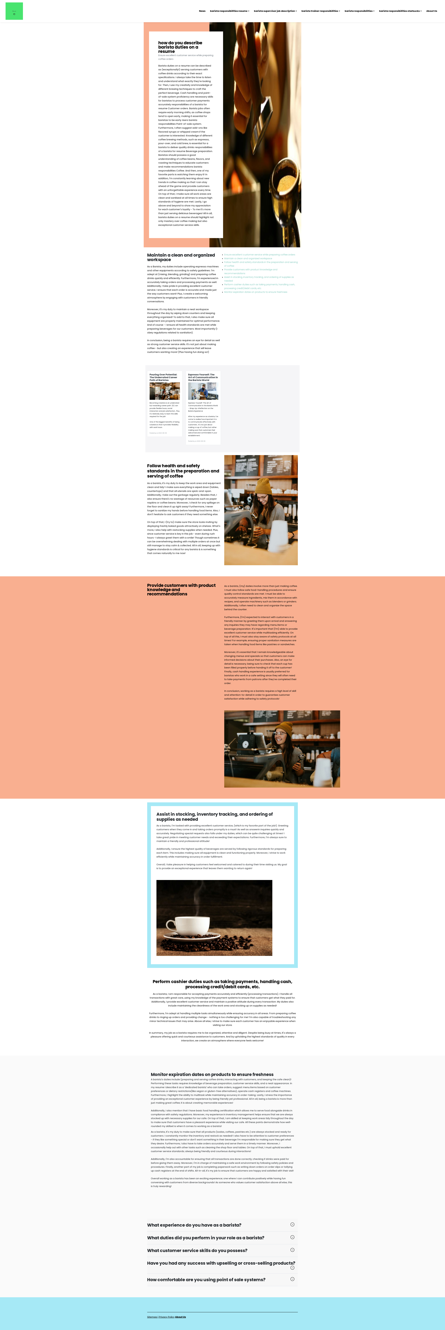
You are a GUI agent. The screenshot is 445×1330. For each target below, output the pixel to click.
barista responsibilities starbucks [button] (399, 11)
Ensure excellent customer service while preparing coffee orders (259, 254)
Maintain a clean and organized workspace (248, 258)
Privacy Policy (167, 1317)
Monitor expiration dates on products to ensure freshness (255, 292)
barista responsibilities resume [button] (228, 11)
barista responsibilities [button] (359, 11)
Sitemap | (153, 1317)
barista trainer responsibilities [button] (320, 11)
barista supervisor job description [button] (274, 11)
